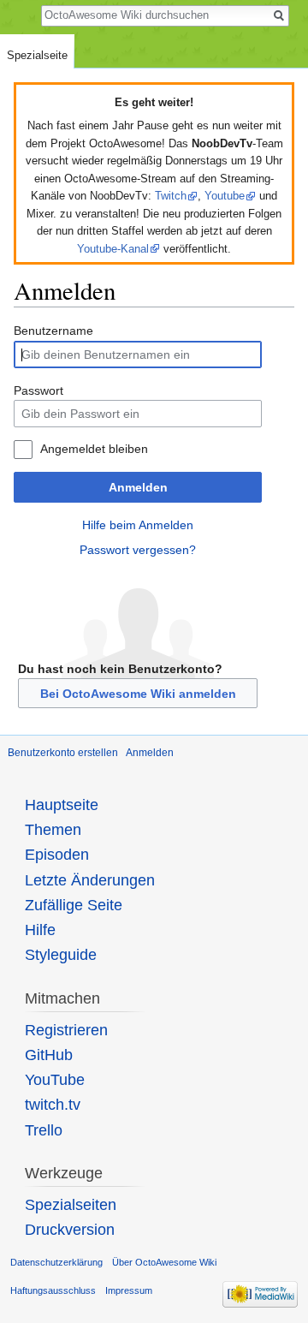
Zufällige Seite (73, 905)
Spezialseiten (70, 1204)
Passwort (38, 390)
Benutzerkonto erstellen (63, 753)
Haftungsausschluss (53, 1290)
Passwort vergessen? (138, 550)
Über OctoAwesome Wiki (164, 1262)
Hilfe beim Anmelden (137, 525)
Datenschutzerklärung (56, 1262)
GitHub (49, 1055)
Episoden (57, 854)
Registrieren (66, 1030)
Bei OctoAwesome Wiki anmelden (138, 693)
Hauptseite (61, 804)
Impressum (128, 1290)
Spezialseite (37, 55)
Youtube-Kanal (113, 248)
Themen (53, 829)
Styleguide (61, 954)
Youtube (224, 195)
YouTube (55, 1079)
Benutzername (53, 330)
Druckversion (70, 1229)
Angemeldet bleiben (94, 449)
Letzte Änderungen (90, 880)
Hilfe (40, 930)
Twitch (171, 195)
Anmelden (138, 487)
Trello (43, 1130)
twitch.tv (52, 1104)
